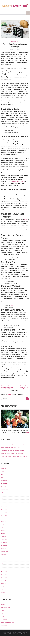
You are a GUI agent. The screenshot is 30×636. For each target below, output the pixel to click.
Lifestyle (2, 616)
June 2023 (3, 527)
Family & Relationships (5, 607)
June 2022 (3, 560)
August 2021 (3, 583)
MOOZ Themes (12, 633)
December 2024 (4, 480)
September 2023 (4, 518)
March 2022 (3, 568)
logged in (10, 394)
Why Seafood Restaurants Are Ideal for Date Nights (7, 387)
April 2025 (3, 477)
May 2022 (3, 563)
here (27, 432)
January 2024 (3, 506)
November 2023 (4, 512)
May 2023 (3, 530)
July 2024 (3, 495)
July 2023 (3, 524)
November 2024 (4, 483)
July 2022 (3, 557)
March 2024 (3, 501)
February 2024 (4, 503)
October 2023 (3, 515)
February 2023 (4, 536)
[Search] (27, 398)
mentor (12, 305)
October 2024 (3, 486)
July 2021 (3, 586)
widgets (18, 49)
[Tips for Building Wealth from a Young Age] (15, 28)
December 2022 (4, 542)
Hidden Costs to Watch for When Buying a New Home (12, 453)
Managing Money (15, 41)
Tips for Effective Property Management (24, 387)
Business (3, 604)
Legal (2, 613)
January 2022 (3, 574)
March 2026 (3, 468)
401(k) (25, 219)
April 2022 (3, 566)
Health (2, 610)
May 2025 (3, 474)
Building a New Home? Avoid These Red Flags (10, 447)
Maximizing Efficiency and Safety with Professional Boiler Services (14, 444)
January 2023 (3, 539)
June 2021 (3, 589)
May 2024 (3, 498)
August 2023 (3, 521)
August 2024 (3, 492)
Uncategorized (4, 625)
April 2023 (3, 533)
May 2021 (3, 592)
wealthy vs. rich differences (18, 181)
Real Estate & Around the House (7, 622)
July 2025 (3, 471)
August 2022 (3, 554)
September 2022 (4, 551)
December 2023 (4, 509)
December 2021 (4, 577)
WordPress (23, 633)
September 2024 (4, 489)
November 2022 (4, 545)
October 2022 (3, 548)
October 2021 (3, 580)
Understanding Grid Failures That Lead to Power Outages (12, 450)
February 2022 (4, 571)
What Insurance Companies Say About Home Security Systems (14, 456)
